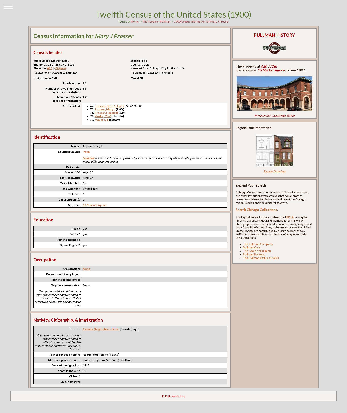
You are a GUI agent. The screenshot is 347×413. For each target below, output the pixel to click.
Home (135, 21)
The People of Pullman (156, 21)
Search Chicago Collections (256, 210)
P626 (86, 151)
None (86, 268)
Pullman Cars (251, 247)
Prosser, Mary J (105, 109)
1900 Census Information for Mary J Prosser (201, 21)
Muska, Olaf (103, 116)
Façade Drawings (275, 171)
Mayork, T (101, 119)
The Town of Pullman (257, 250)
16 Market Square (95, 204)
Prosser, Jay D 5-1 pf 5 (109, 106)
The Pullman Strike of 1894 (261, 257)
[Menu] (8, 6)
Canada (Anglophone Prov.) (101, 329)
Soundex (88, 158)
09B (49, 68)
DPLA (290, 217)
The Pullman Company (258, 244)
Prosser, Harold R (106, 112)
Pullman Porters (254, 254)
